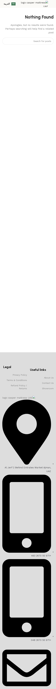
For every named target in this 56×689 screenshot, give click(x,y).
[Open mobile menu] (52, 4)
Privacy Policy (20, 375)
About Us (49, 377)
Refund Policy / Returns (19, 387)
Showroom (48, 388)
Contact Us (48, 383)
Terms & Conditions (17, 380)
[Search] (5, 41)
